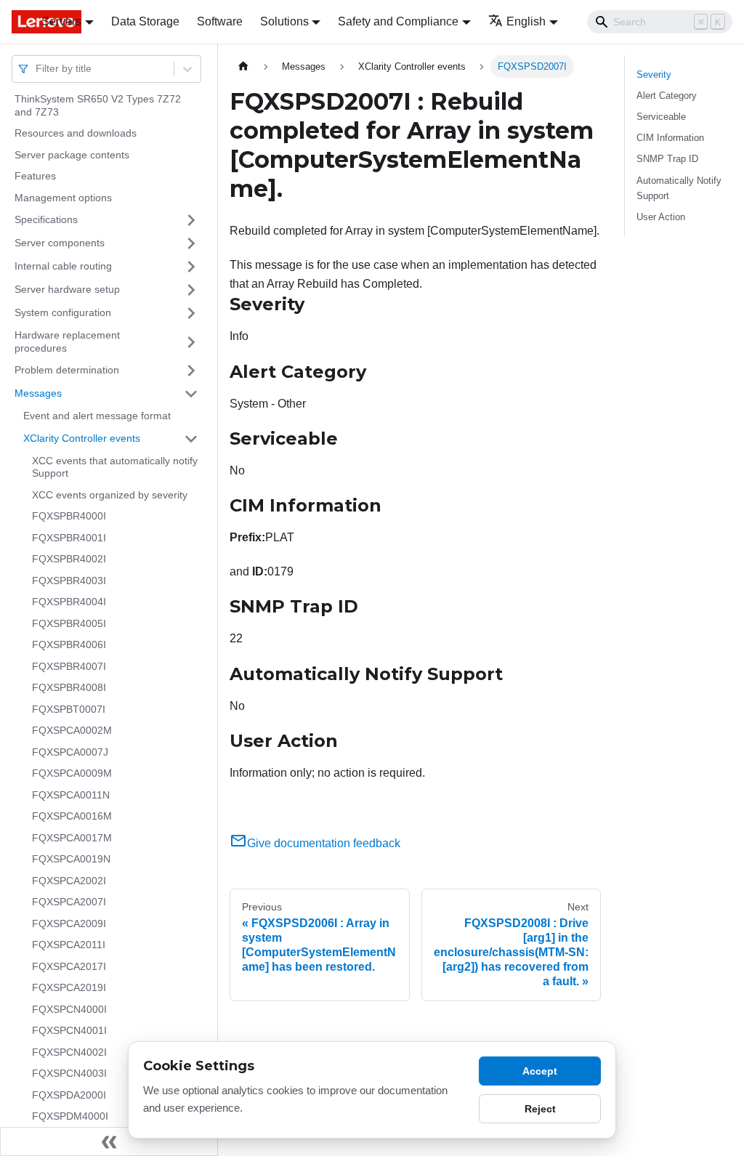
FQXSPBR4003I (69, 580)
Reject (540, 1109)
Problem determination (67, 370)
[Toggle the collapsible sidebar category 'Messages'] (191, 393)
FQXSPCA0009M (72, 773)
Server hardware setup (67, 289)
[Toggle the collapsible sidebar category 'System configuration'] (191, 313)
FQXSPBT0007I (68, 709)
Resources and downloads (76, 133)
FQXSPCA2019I (69, 987)
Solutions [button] (284, 21)
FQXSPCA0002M (72, 730)
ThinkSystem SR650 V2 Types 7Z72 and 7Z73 (98, 105)
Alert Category (666, 95)
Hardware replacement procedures (67, 341)
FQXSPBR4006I (69, 644)
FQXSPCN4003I (69, 1073)
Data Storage (145, 21)
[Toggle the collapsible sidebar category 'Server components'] (191, 243)
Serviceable (661, 116)
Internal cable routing (63, 266)
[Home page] (243, 66)
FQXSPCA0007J (70, 752)
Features (35, 176)
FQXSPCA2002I (69, 880)
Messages (38, 393)
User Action (660, 216)
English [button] (526, 21)
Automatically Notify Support (678, 188)
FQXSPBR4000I (69, 516)
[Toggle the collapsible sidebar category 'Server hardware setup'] (191, 290)
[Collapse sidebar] (109, 1141)
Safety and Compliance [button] (398, 21)
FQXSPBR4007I (69, 666)
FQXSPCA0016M (72, 816)
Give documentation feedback (323, 843)
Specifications (46, 219)
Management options (63, 197)
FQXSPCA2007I (69, 902)
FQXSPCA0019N (71, 859)
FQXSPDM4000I (70, 1116)
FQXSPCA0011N (71, 795)
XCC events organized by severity (109, 495)
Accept (539, 1071)
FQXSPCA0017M (72, 838)
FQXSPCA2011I (68, 944)
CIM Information (670, 137)
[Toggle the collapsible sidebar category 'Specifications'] (191, 220)
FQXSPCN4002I (69, 1052)
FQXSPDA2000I (69, 1095)
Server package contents (72, 155)
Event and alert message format (97, 415)
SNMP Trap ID (667, 158)
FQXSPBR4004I (69, 601)
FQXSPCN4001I (69, 1030)
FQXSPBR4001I (69, 537)
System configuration (63, 312)
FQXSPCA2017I (69, 966)
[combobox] (37, 68)
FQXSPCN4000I (69, 1009)
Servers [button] (61, 21)
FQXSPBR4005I (69, 623)
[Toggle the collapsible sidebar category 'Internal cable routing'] (191, 266)
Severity (653, 74)
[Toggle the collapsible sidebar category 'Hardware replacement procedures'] (191, 342)
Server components (60, 242)
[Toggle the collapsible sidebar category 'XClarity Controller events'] (191, 438)
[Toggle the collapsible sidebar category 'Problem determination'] (191, 370)
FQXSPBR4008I (69, 687)
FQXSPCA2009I (69, 923)
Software (220, 21)
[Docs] (16, 21)
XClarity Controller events (81, 438)
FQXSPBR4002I (69, 559)
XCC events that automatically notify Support (115, 467)
